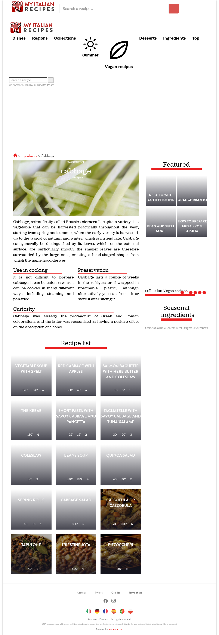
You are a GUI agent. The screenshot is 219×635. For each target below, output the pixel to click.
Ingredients (174, 38)
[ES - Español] (113, 610)
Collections (65, 38)
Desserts (148, 38)
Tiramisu (30, 85)
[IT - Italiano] (88, 610)
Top (195, 38)
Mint (179, 328)
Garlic (159, 328)
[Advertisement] (109, 119)
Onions (150, 328)
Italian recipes (34, 6)
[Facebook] (106, 601)
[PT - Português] (122, 610)
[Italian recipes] (15, 156)
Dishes (19, 38)
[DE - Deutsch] (97, 610)
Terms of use (135, 593)
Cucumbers (200, 328)
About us (81, 593)
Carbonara (16, 85)
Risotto (41, 85)
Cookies (115, 593)
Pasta (50, 85)
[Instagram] (113, 601)
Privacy (99, 593)
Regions (40, 38)
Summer (90, 55)
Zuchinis (169, 328)
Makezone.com (115, 629)
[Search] (50, 80)
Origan (187, 328)
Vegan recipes (119, 66)
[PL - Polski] (130, 610)
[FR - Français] (105, 610)
